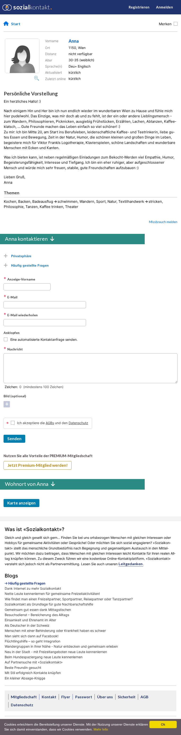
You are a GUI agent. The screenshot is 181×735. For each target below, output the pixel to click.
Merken (166, 24)
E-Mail (10, 297)
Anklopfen (12, 332)
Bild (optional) (15, 396)
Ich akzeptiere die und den (52, 423)
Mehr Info (101, 729)
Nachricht (13, 349)
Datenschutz (78, 423)
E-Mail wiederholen (21, 315)
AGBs (50, 423)
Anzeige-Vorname (19, 279)
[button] (22, 56)
